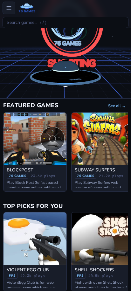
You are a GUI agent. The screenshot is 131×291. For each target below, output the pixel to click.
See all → (117, 106)
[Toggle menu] (9, 8)
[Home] (27, 8)
